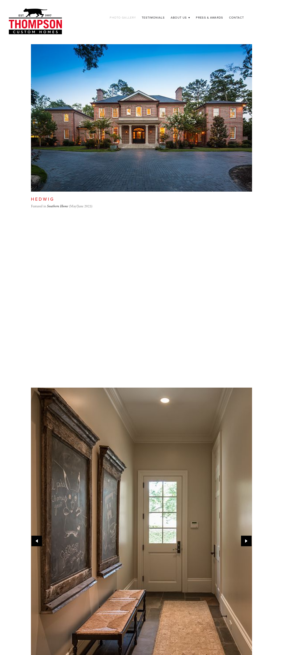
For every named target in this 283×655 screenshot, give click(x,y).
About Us (180, 17)
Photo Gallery (123, 17)
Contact (236, 17)
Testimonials (153, 17)
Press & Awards (209, 17)
